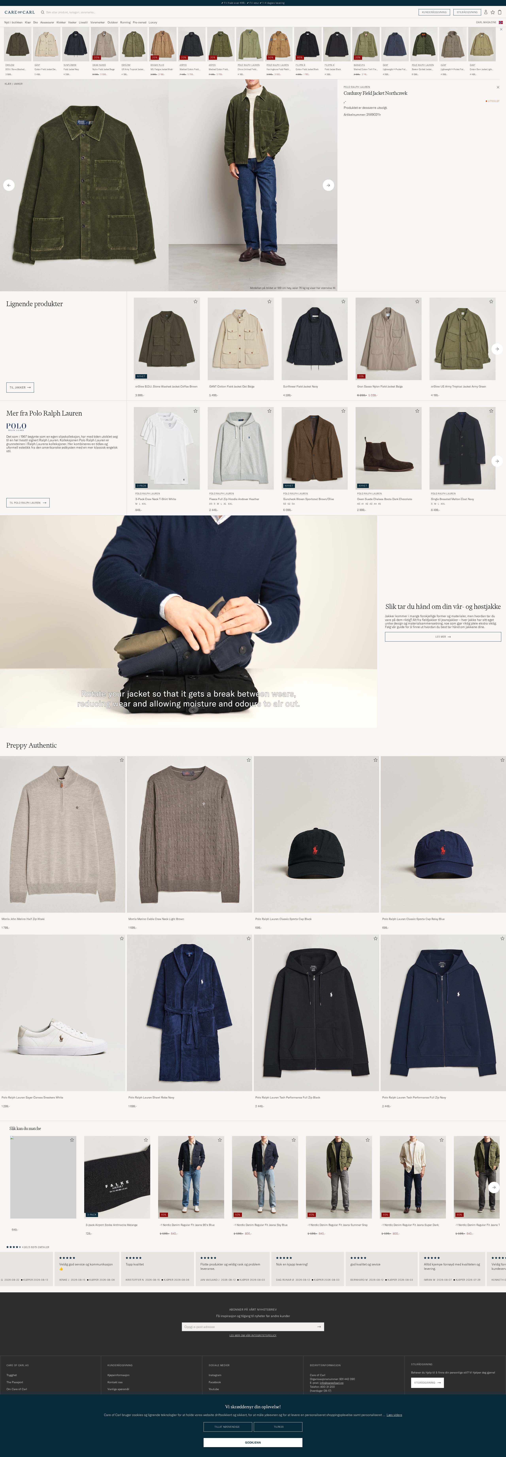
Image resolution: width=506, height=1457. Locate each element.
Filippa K (300, 65)
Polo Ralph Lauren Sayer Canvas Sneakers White (32, 1097)
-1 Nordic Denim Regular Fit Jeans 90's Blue (187, 1225)
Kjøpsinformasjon (118, 1375)
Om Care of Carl (17, 1389)
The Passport (15, 1382)
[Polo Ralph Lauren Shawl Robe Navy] (189, 1093)
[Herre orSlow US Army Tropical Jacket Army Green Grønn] (133, 44)
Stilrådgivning (467, 12)
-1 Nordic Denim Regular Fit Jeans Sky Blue (260, 1225)
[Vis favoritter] (493, 12)
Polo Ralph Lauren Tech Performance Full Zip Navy (414, 1097)
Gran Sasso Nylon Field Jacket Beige (380, 386)
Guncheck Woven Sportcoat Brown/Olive (308, 499)
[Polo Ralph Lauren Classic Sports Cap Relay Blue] (443, 915)
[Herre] (43, 1177)
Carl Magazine (486, 22)
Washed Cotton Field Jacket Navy (189, 69)
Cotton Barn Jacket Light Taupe (481, 69)
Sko (35, 22)
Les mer (440, 636)
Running (125, 22)
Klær (28, 22)
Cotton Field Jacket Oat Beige (45, 69)
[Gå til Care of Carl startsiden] (20, 12)
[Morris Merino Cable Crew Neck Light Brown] (189, 915)
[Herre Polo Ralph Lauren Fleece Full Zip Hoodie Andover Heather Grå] (241, 448)
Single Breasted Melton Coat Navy (452, 499)
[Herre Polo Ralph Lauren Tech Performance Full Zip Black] (316, 1013)
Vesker (72, 22)
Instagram (215, 1375)
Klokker (61, 22)
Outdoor (113, 22)
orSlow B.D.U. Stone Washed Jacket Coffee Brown (166, 386)
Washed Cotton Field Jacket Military (218, 69)
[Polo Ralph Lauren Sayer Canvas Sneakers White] (62, 1093)
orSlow (10, 65)
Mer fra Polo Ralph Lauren (44, 413)
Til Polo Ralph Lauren (25, 502)
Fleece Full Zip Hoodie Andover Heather (234, 499)
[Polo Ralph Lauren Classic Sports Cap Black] (316, 915)
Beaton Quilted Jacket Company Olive (421, 69)
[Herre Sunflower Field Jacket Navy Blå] (76, 44)
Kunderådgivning (434, 12)
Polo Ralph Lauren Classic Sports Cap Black (283, 919)
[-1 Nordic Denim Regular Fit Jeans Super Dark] (413, 1221)
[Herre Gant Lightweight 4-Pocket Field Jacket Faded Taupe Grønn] (453, 44)
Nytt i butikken (13, 22)
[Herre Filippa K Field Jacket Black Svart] (337, 44)
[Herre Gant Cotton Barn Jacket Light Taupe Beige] (482, 44)
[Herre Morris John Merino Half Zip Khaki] (62, 834)
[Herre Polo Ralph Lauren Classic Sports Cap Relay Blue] (443, 834)
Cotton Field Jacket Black (307, 69)
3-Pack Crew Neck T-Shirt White (155, 499)
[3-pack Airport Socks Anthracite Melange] (117, 1221)
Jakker (18, 84)
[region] (253, 1269)
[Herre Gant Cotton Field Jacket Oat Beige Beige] (46, 44)
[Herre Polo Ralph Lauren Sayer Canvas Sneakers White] (62, 1013)
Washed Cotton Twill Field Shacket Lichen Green (366, 69)
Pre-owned (139, 22)
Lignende (34, 304)
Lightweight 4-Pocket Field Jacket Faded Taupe (452, 69)
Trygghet (12, 1375)
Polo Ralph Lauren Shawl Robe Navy (151, 1097)
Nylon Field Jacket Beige (103, 69)
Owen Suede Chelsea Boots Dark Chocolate (384, 499)
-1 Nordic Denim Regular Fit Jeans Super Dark (410, 1225)
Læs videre (394, 1415)
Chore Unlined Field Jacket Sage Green (247, 69)
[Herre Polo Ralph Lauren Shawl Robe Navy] (189, 1013)
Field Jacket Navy (71, 69)
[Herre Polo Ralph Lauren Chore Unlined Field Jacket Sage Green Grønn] (250, 44)
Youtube (214, 1389)
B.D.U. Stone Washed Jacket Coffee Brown (15, 69)
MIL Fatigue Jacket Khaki (162, 69)
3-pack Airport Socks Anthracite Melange (111, 1225)
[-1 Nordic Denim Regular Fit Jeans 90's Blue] (191, 1221)
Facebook (215, 1382)
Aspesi (183, 65)
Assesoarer (47, 22)
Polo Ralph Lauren (249, 65)
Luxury (153, 22)
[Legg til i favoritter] (194, 302)
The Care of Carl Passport (253, 2)
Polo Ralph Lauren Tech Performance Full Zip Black (287, 1097)
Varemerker (98, 22)
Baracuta (359, 65)
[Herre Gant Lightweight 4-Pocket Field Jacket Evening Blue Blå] (395, 44)
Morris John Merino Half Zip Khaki (23, 919)
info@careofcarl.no (332, 1383)
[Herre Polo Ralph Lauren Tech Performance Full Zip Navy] (443, 1013)
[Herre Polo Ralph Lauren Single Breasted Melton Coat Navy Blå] (463, 448)
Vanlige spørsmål (118, 1389)
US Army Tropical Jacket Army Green (132, 69)
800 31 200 (327, 1387)
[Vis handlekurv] (500, 12)
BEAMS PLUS (157, 65)
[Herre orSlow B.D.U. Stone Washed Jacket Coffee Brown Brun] (17, 44)
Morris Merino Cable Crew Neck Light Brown (156, 919)
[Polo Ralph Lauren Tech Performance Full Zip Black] (316, 1093)
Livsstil (83, 22)
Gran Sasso (99, 65)
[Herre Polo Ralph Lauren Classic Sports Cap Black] (316, 834)
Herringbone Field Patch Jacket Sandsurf (278, 69)
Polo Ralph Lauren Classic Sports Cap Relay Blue (413, 919)
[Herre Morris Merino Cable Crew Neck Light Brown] (189, 834)
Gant (37, 65)
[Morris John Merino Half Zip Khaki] (62, 915)
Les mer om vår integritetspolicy (253, 1335)
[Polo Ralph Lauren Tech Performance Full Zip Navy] (443, 1093)
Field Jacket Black (333, 69)
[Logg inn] (485, 12)
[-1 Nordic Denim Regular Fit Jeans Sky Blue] (265, 1221)
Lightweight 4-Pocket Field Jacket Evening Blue (395, 69)
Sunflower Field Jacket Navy (300, 386)
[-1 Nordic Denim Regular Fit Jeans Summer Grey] (339, 1221)
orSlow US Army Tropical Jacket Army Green (458, 386)
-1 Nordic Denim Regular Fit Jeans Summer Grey (337, 1225)
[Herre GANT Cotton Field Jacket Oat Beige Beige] (241, 339)
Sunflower (70, 65)
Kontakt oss (115, 1382)
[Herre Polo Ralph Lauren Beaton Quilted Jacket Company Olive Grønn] (424, 44)
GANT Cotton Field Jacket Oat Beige (231, 386)
